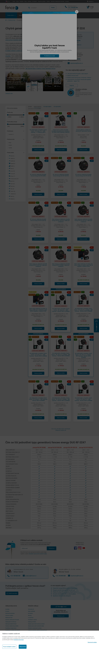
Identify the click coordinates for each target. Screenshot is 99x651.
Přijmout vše (22, 646)
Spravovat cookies (92, 642)
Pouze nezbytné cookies (9, 646)
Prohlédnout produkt (49, 55)
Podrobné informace (19, 639)
